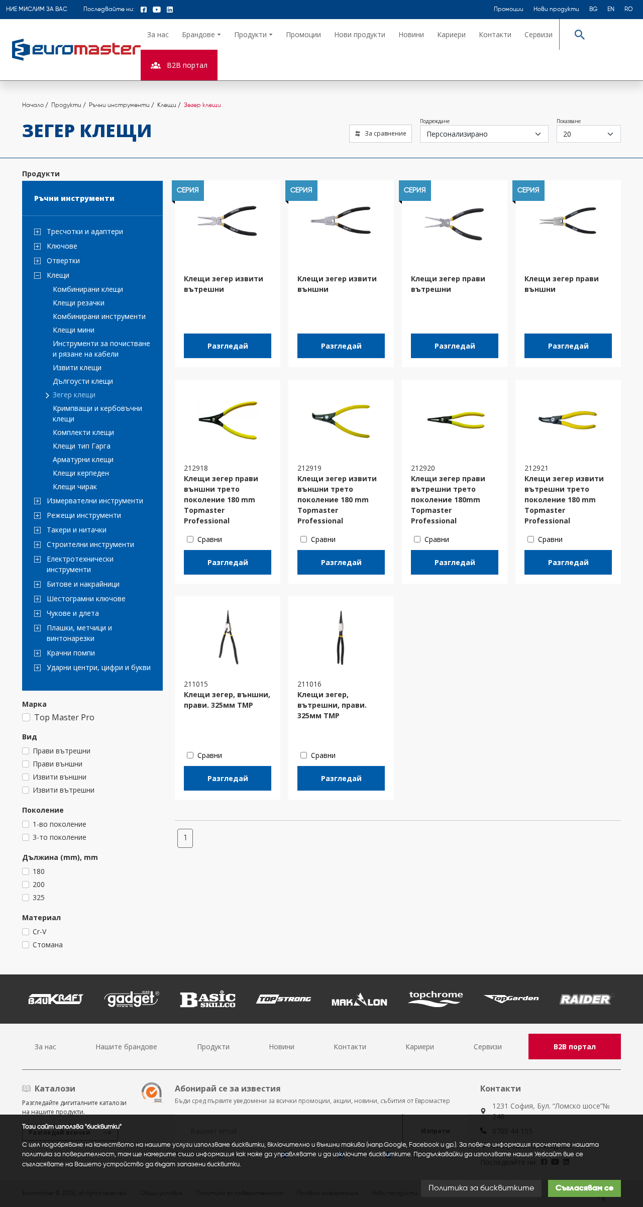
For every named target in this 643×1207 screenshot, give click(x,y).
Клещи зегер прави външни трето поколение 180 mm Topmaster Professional (221, 499)
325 (39, 897)
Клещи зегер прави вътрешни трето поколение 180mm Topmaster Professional (448, 499)
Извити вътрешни (63, 790)
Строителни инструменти (90, 544)
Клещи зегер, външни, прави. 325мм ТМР (227, 700)
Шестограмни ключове (86, 598)
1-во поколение (59, 824)
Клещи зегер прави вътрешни (448, 284)
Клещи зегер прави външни (561, 284)
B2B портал (575, 1046)
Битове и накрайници (83, 584)
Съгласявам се (584, 1188)
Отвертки (63, 260)
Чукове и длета (73, 613)
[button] (201, 34)
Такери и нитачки (76, 529)
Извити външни (59, 777)
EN (610, 10)
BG (593, 10)
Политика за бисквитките (481, 1188)
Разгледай (227, 346)
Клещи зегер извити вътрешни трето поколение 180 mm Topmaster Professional (564, 499)
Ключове (62, 246)
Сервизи (538, 34)
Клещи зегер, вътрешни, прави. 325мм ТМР (332, 705)
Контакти (495, 34)
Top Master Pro (64, 717)
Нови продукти (556, 10)
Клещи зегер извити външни (337, 284)
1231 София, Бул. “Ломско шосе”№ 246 (551, 1111)
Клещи (58, 275)
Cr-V (39, 931)
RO (628, 10)
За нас (158, 34)
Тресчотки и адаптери (85, 231)
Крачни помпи (71, 652)
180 (39, 871)
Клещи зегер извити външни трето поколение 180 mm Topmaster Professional (337, 499)
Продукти (213, 1046)
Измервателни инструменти (95, 500)
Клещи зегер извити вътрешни (223, 284)
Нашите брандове (126, 1046)
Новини (411, 34)
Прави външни (57, 764)
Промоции (508, 10)
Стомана (48, 944)
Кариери (451, 34)
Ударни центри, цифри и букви (99, 667)
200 (39, 884)
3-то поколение (59, 837)
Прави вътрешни (61, 750)
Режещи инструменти (84, 515)
